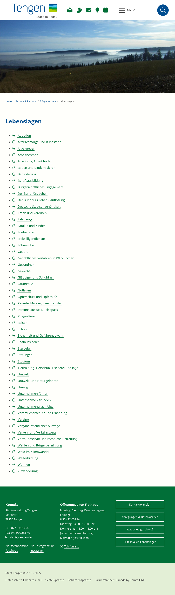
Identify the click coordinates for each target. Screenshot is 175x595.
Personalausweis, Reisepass (37, 310)
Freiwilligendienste (31, 239)
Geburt (22, 252)
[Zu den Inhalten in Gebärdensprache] (79, 10)
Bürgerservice (48, 101)
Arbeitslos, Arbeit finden (34, 161)
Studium (23, 361)
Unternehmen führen (32, 393)
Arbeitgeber (26, 148)
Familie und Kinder (31, 226)
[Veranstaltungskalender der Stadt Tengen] (105, 10)
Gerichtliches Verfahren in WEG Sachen (45, 258)
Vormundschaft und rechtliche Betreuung (47, 439)
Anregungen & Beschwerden (140, 517)
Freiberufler (26, 232)
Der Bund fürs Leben (32, 193)
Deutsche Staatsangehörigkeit (38, 206)
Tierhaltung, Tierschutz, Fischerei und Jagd (47, 368)
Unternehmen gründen (34, 400)
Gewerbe (24, 271)
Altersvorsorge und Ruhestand (39, 142)
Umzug (22, 387)
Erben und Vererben (32, 213)
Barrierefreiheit (105, 580)
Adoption (24, 135)
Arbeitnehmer (27, 155)
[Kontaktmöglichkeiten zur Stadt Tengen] (88, 10)
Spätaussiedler (28, 342)
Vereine (23, 419)
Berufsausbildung (30, 181)
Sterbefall (24, 348)
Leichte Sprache (54, 580)
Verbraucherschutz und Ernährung (42, 413)
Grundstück (25, 284)
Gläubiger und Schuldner (35, 277)
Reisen (22, 323)
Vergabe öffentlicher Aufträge (38, 426)
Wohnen (23, 464)
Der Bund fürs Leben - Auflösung (41, 200)
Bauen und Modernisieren (36, 168)
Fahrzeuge (24, 219)
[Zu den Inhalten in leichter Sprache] (69, 10)
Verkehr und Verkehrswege (36, 432)
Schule (22, 329)
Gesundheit (25, 264)
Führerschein (27, 245)
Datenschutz (13, 580)
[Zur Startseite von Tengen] (34, 10)
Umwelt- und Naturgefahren (37, 381)
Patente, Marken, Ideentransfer (39, 303)
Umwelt (23, 374)
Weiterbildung (27, 458)
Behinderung (26, 174)
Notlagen (24, 290)
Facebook (11, 550)
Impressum (32, 580)
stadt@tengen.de (21, 537)
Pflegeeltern (26, 316)
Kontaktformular (140, 504)
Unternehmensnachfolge (35, 406)
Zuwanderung (27, 471)
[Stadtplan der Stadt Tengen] (97, 10)
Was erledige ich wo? (140, 529)
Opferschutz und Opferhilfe (37, 297)
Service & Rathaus (26, 101)
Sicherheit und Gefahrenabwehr (40, 335)
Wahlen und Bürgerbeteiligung (39, 445)
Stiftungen (24, 355)
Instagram (37, 550)
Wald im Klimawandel (33, 452)
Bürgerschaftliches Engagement (40, 187)
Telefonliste (71, 546)
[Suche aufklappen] (163, 10)
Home (8, 101)
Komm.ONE (137, 580)
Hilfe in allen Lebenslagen (140, 542)
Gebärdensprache (79, 580)
